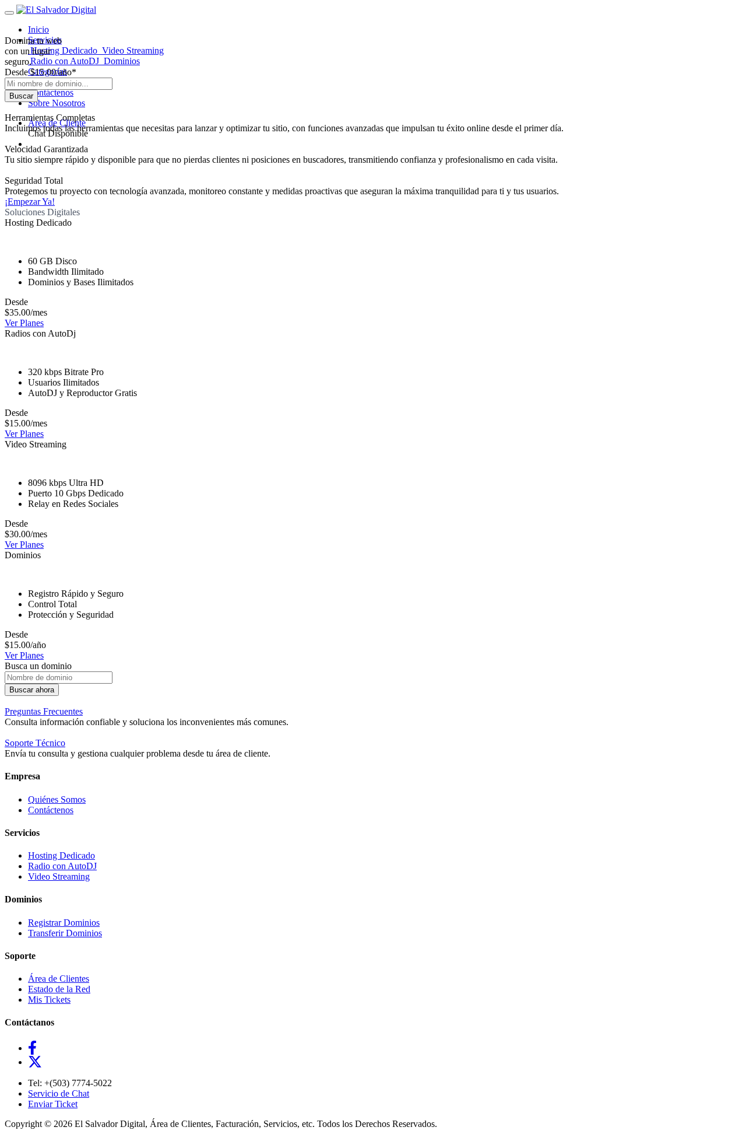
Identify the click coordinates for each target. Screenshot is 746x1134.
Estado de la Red (59, 989)
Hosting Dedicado (61, 855)
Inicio (38, 29)
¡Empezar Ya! (30, 201)
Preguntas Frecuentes (44, 711)
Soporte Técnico (35, 743)
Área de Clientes (58, 979)
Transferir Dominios (65, 933)
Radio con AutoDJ (62, 866)
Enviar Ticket (53, 1104)
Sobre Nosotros (56, 103)
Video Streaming (59, 876)
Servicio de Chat (58, 1093)
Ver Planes (24, 323)
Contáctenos (50, 92)
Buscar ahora (31, 689)
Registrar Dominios (64, 923)
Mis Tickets (49, 1000)
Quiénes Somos (57, 799)
